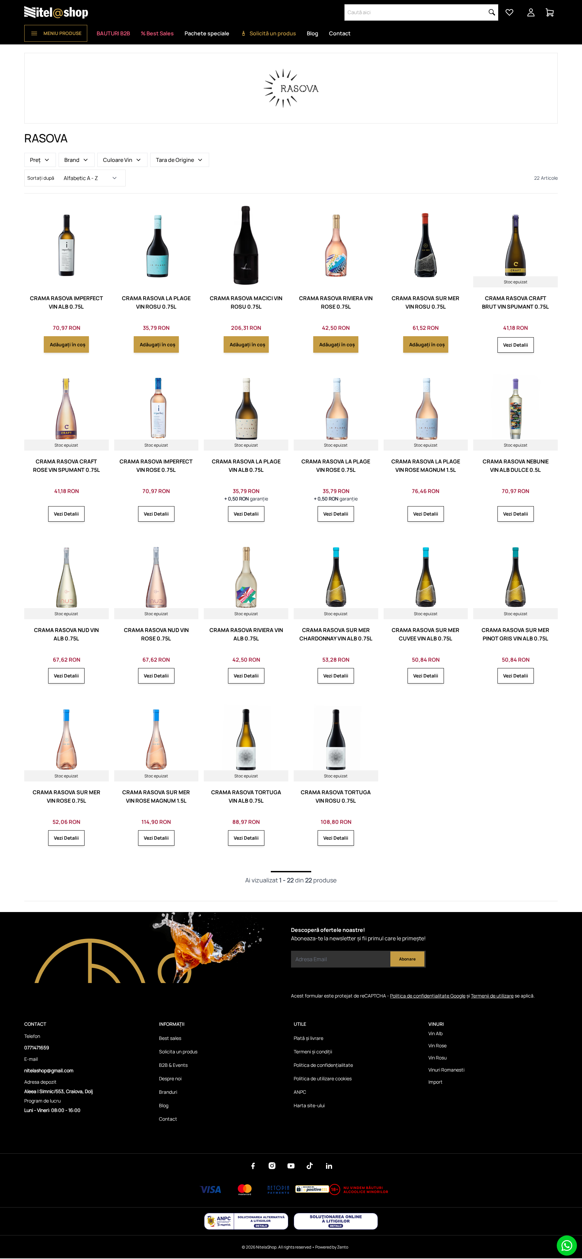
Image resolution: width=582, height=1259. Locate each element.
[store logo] (56, 12)
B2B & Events (173, 1065)
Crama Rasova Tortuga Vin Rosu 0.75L (336, 796)
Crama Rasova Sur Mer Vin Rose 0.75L (66, 796)
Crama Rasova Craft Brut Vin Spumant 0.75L (515, 302)
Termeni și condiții (313, 1051)
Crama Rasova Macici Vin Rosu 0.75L (246, 302)
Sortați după (40, 178)
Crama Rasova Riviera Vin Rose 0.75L (336, 302)
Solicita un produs (178, 1051)
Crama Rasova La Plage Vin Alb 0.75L (246, 466)
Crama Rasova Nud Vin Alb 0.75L (66, 634)
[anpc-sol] (336, 1221)
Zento (342, 1247)
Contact (340, 33)
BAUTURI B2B (113, 33)
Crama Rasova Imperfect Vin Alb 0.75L (66, 302)
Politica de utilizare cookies (323, 1078)
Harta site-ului (309, 1105)
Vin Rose (437, 1045)
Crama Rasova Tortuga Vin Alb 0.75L (246, 796)
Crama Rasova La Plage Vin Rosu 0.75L (156, 302)
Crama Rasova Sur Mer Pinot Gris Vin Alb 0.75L (515, 634)
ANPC (300, 1092)
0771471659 (36, 1047)
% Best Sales (157, 33)
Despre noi (170, 1078)
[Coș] (550, 12)
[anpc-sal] (246, 1221)
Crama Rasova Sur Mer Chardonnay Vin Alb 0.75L (336, 634)
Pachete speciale (207, 33)
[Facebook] (253, 1166)
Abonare (407, 959)
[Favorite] (509, 12)
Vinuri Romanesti (446, 1069)
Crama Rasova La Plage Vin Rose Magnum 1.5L (425, 466)
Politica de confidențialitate (323, 1065)
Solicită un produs (273, 33)
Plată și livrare (308, 1038)
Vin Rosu (437, 1057)
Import (435, 1082)
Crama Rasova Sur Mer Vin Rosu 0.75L (425, 302)
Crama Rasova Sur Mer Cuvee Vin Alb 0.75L (425, 634)
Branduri (168, 1092)
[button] (492, 12)
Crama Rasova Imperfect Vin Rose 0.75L (156, 466)
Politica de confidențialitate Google (427, 995)
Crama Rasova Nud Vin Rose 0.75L (156, 634)
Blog (312, 33)
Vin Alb (435, 1033)
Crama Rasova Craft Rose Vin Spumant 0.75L (66, 466)
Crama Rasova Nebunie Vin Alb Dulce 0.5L (516, 466)
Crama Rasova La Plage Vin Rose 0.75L (335, 466)
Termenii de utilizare (492, 995)
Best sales (170, 1038)
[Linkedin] (329, 1166)
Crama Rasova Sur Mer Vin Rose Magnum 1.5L (156, 796)
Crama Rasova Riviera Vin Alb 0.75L (246, 634)
